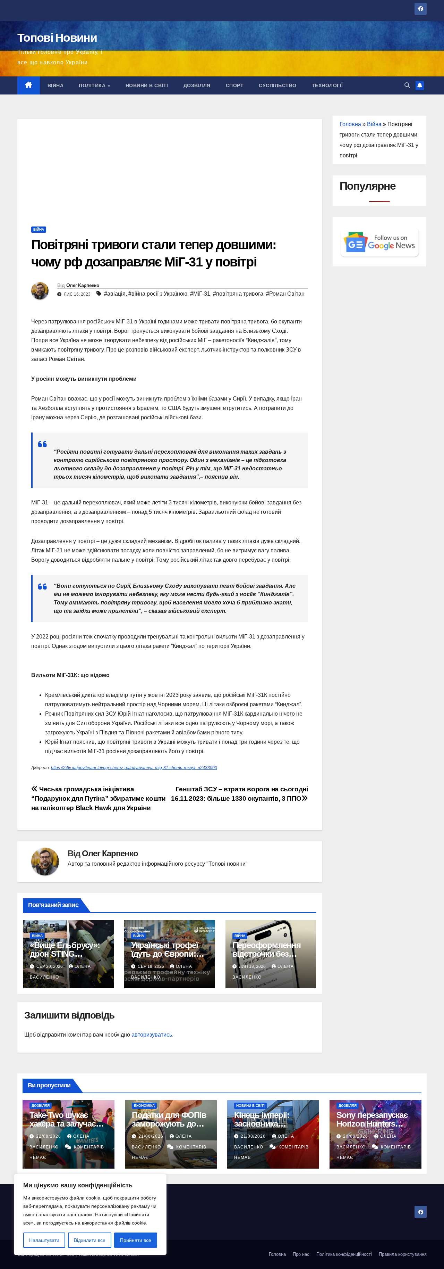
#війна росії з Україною (157, 294)
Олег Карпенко (82, 285)
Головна (350, 124)
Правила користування (403, 1254)
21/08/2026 (151, 1136)
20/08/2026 (356, 1136)
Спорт (235, 85)
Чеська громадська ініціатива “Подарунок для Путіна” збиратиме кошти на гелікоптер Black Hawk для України (98, 798)
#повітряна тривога (238, 294)
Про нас (301, 1254)
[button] (407, 85)
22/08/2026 (49, 1136)
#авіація (115, 294)
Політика (93, 85)
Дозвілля (197, 85)
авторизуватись (151, 1035)
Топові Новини (57, 37)
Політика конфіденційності (344, 1254)
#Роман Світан (285, 294)
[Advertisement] (169, 167)
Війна (56, 85)
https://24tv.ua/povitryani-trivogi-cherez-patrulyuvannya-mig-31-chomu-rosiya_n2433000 (134, 767)
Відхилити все (89, 1240)
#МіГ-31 (200, 294)
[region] (90, 1214)
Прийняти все (135, 1240)
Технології (327, 85)
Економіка (144, 1105)
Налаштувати (44, 1240)
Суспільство (278, 85)
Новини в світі (147, 85)
